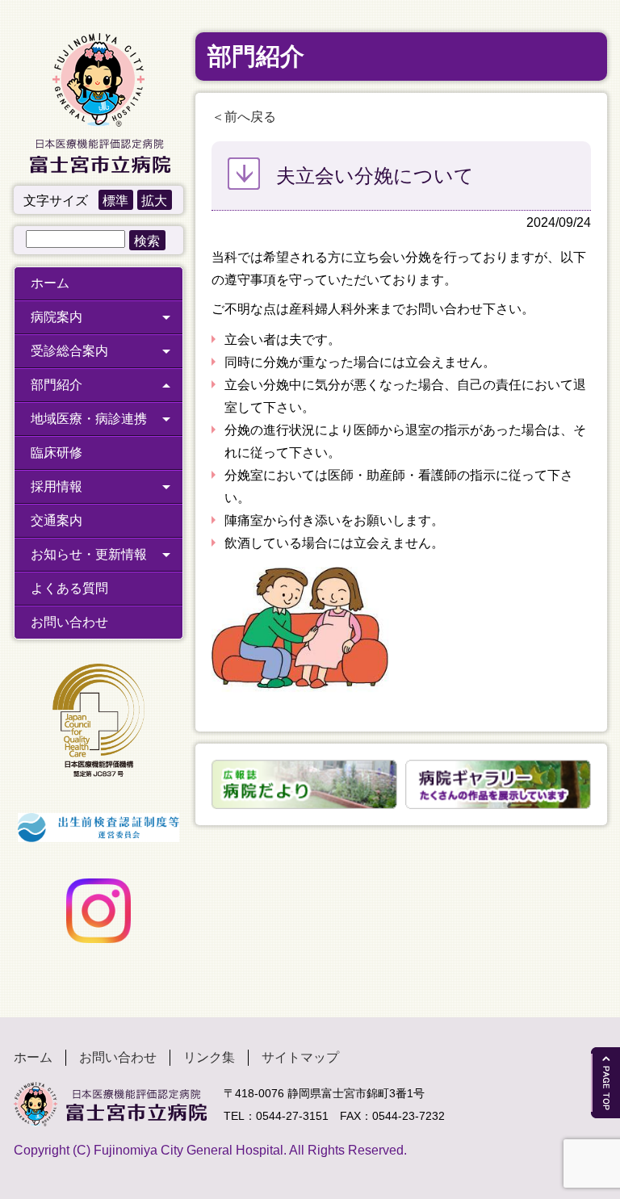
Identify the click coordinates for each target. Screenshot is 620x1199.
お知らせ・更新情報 (89, 554)
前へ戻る (250, 117)
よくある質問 (69, 588)
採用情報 (56, 486)
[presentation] (202, 784)
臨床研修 (56, 452)
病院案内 (56, 317)
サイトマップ (300, 1057)
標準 (115, 201)
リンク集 (209, 1057)
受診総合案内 (69, 351)
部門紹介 (56, 385)
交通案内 (56, 520)
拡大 (154, 201)
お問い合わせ (69, 622)
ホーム (50, 283)
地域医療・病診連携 (89, 419)
